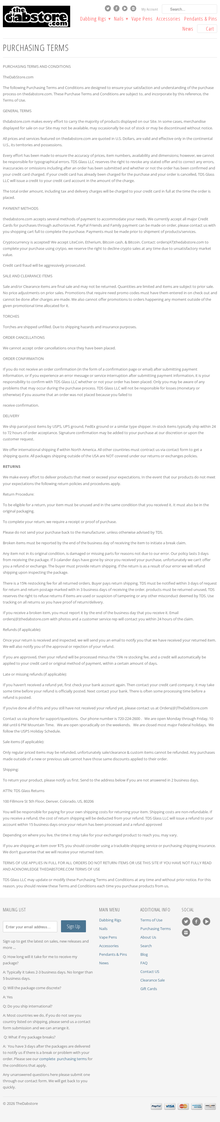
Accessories (168, 19)
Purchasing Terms (155, 928)
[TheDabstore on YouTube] (125, 9)
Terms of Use (151, 920)
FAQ (144, 962)
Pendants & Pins (200, 19)
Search (146, 945)
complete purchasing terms (63, 1058)
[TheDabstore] (36, 16)
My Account (150, 9)
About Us (148, 937)
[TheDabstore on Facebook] (117, 9)
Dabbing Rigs (95, 19)
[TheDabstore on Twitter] (108, 9)
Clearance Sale (152, 980)
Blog (144, 954)
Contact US (149, 971)
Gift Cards (148, 988)
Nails (121, 19)
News (187, 29)
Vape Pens (142, 19)
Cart (210, 28)
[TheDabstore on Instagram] (134, 9)
